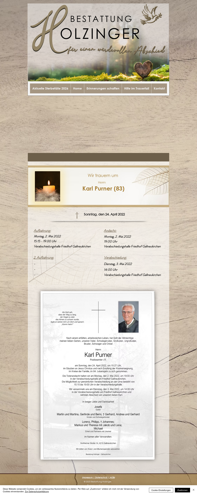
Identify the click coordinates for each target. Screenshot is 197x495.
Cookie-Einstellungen (161, 490)
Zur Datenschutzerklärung (37, 491)
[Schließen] (193, 490)
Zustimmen (182, 490)
